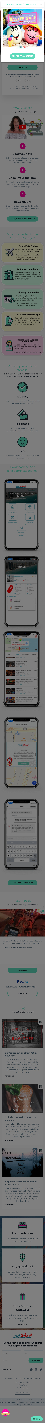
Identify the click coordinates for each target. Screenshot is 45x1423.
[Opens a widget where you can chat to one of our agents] (37, 1419)
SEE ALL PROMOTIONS (22, 56)
